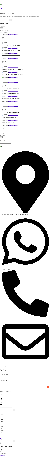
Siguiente (3, 133)
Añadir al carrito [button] (11, 34)
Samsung (3, 13)
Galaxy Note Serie (6, 13)
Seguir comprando (2, 455)
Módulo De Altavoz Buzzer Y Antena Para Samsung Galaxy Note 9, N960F (12, 69)
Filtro (2, 28)
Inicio (1, 13)
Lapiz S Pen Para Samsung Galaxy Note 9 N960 (9, 117)
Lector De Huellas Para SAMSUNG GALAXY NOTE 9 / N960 (11, 88)
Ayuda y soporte (6, 370)
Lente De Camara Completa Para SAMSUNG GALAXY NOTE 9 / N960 (12, 74)
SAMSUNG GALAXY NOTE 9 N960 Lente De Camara (10, 64)
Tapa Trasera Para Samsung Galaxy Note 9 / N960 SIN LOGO (11, 45)
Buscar (1, 137)
